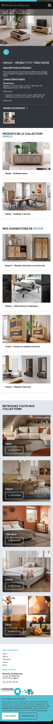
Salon (5, 654)
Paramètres (28, 716)
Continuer (10, 716)
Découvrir (16, 450)
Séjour (24, 11)
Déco (5, 665)
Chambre (6, 659)
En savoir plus (41, 710)
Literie (5, 662)
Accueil (5, 11)
